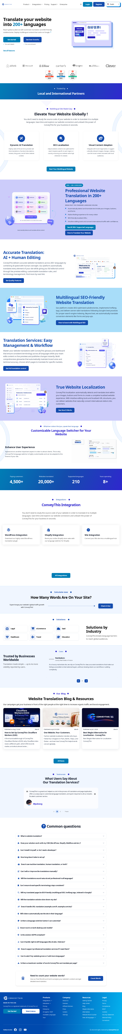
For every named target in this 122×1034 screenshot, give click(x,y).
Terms (104, 1003)
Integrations (36, 4)
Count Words (96, 978)
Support (54, 4)
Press (64, 1009)
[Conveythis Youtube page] (25, 1030)
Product (26, 4)
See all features (9, 51)
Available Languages (49, 1015)
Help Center (86, 1003)
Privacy (104, 1000)
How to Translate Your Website (79, 233)
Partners (65, 1003)
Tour (44, 1017)
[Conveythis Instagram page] (20, 1030)
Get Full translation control (16, 368)
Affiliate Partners (68, 1006)
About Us (65, 1000)
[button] (113, 4)
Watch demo (31, 1011)
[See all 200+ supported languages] (31, 208)
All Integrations (61, 575)
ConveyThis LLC (114, 1030)
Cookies (104, 1012)
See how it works (32, 40)
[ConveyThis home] (7, 4)
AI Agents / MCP (48, 1012)
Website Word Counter (89, 1015)
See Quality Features (13, 280)
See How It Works (65, 410)
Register (99, 4)
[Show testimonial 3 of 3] (60, 811)
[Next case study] (86, 680)
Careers (65, 1012)
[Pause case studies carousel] (82, 680)
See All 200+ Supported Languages (80, 227)
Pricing (46, 4)
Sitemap (65, 1015)
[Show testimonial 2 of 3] (57, 811)
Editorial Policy (106, 1017)
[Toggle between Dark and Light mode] (81, 4)
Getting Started (87, 1000)
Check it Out (105, 606)
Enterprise (63, 4)
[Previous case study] (78, 680)
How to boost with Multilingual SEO (71, 323)
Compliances (106, 1006)
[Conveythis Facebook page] (15, 1030)
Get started (12, 40)
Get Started (12, 1011)
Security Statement (108, 1015)
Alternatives (86, 1012)
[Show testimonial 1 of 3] (54, 811)
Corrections (105, 1020)
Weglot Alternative (88, 1009)
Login (87, 4)
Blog (83, 1006)
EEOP (104, 1009)
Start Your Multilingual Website (61, 169)
